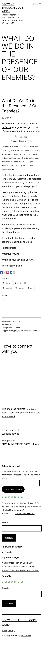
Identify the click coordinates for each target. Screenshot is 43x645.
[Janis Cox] (11, 272)
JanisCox (8, 325)
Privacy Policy (8, 630)
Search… (6, 522)
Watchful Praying (10, 253)
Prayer (17, 328)
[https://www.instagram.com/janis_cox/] (22, 497)
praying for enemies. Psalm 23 (27, 331)
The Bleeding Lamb (12, 265)
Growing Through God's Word (13, 8)
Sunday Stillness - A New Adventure (18, 566)
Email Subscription (13, 489)
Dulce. (29, 242)
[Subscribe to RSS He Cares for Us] (15, 497)
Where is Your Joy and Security (18, 259)
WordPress (26, 635)
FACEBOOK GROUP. (25, 513)
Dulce (8, 117)
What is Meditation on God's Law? (17, 563)
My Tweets (7, 552)
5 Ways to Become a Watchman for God (20, 570)
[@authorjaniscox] (4, 272)
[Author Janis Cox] (1, 272)
